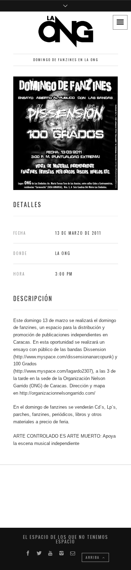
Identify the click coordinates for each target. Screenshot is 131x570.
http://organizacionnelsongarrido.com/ (57, 393)
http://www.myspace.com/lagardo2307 (53, 371)
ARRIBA (93, 557)
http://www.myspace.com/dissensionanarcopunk (63, 356)
